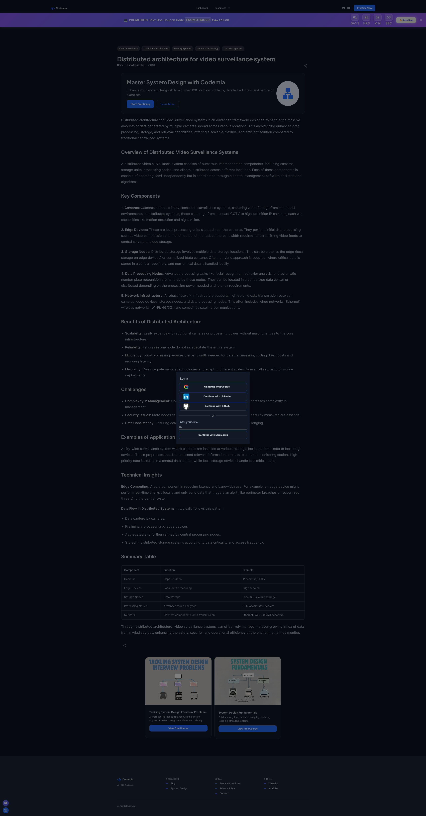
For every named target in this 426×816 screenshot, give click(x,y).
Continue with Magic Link (213, 434)
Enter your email (189, 422)
